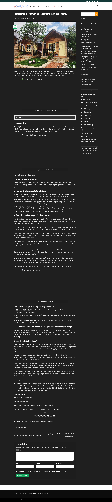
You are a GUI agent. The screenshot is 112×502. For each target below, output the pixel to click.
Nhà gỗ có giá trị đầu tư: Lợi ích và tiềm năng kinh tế (89, 52)
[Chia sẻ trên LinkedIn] (48, 415)
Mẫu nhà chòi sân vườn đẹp (89, 102)
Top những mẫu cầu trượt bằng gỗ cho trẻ (29, 435)
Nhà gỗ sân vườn (86, 118)
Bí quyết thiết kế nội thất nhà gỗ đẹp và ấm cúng (89, 47)
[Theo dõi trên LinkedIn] (92, 1)
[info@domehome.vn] (14, 1)
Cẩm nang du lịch (86, 84)
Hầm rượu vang (85, 99)
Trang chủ (33, 6)
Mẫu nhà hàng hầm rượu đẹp (89, 106)
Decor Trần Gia (30, 18)
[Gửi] (96, 14)
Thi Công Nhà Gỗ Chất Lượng (89, 43)
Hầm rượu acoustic (86, 91)
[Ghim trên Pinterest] (41, 415)
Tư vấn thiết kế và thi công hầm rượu (89, 154)
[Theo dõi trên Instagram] (84, 1)
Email (38, 463)
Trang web (59, 463)
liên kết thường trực (49, 421)
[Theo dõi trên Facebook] (82, 1)
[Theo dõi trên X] (86, 1)
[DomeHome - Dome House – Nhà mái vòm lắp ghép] (21, 6)
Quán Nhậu (84, 136)
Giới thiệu (40, 6)
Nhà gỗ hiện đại (85, 109)
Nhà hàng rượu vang (87, 125)
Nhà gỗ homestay (32, 421)
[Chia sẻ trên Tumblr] (51, 415)
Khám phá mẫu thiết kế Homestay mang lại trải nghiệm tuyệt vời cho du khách (48, 266)
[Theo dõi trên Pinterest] (91, 1)
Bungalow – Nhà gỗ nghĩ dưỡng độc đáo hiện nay (88, 80)
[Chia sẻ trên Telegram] (54, 415)
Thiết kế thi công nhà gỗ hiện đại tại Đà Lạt (89, 35)
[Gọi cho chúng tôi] (89, 1)
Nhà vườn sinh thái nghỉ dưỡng (88, 129)
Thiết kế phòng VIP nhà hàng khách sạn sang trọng (89, 140)
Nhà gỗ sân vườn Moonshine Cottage (89, 25)
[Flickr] (95, 1)
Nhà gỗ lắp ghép (86, 115)
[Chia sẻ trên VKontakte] (44, 415)
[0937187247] (21, 1)
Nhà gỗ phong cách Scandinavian (86, 30)
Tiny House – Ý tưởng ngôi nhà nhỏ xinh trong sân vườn (89, 149)
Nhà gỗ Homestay (30, 175)
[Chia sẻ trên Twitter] (38, 415)
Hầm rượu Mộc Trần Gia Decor (88, 95)
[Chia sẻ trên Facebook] (35, 415)
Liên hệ (60, 6)
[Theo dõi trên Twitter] (87, 1)
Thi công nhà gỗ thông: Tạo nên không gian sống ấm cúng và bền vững (89, 59)
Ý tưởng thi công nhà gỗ (88, 64)
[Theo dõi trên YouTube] (94, 1)
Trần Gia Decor (50, 75)
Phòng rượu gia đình (87, 133)
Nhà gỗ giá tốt (85, 40)
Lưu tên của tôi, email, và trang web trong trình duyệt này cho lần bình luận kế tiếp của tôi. (42, 471)
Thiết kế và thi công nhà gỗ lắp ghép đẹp (89, 68)
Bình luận (19, 450)
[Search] (97, 6)
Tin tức (53, 6)
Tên (17, 463)
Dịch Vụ (47, 6)
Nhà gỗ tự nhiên (85, 121)
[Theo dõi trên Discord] (97, 1)
